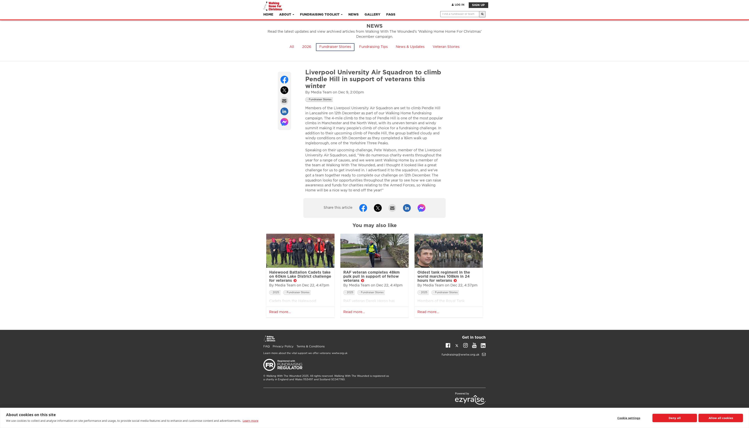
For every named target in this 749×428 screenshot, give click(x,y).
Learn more (250, 421)
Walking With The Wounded (283, 376)
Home (268, 14)
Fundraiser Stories (335, 46)
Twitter (456, 346)
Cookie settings (628, 418)
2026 (306, 46)
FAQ (266, 346)
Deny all (675, 418)
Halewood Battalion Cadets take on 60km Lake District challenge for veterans (300, 276)
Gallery (372, 14)
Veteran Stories (446, 46)
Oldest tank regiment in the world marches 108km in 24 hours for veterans (443, 276)
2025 (276, 292)
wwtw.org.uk (339, 353)
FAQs (390, 14)
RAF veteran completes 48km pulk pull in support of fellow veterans (371, 276)
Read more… (280, 312)
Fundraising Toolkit (320, 14)
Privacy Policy (283, 346)
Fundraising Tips (373, 46)
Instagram (465, 345)
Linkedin (483, 346)
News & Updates (410, 46)
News (353, 14)
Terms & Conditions (310, 346)
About (285, 14)
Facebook (448, 345)
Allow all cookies (721, 418)
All (291, 46)
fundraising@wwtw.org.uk (461, 354)
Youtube (474, 345)
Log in (459, 5)
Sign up (478, 5)
